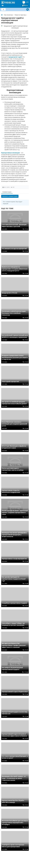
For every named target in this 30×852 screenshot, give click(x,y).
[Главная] (1, 15)
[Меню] (3, 9)
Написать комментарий (9, 196)
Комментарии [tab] (6, 192)
